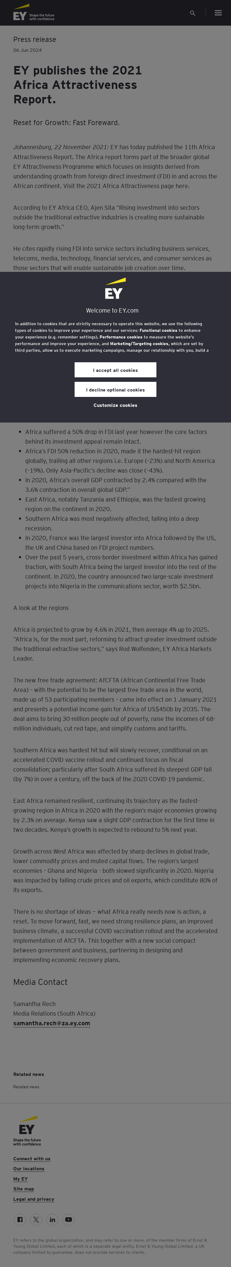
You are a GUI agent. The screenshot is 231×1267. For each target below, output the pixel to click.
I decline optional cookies (115, 389)
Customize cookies (115, 404)
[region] (115, 347)
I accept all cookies (115, 369)
